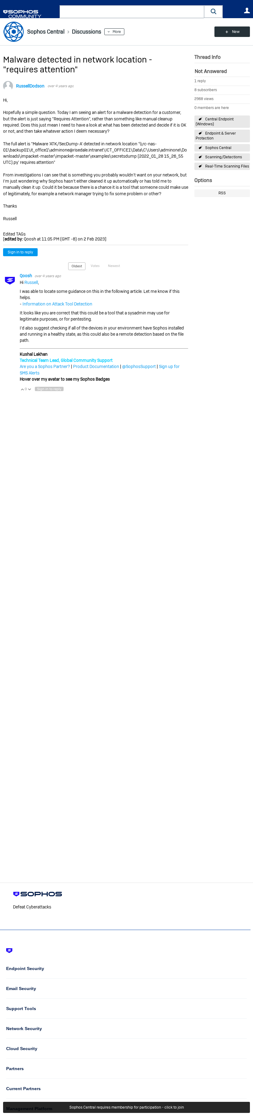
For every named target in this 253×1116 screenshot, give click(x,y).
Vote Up (22, 389)
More (117, 31)
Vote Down (29, 389)
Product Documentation (96, 366)
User (247, 10)
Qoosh (26, 275)
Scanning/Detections (223, 157)
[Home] (30, 14)
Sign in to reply (20, 252)
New (236, 31)
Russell (31, 282)
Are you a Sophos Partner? (45, 366)
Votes (95, 266)
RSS (222, 193)
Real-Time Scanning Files (227, 166)
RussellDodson (30, 85)
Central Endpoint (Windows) (215, 122)
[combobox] (132, 12)
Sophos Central (218, 147)
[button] (213, 11)
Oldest (77, 266)
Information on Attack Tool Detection (57, 304)
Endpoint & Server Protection (216, 136)
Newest (114, 266)
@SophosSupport (139, 366)
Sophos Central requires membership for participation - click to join (126, 1107)
